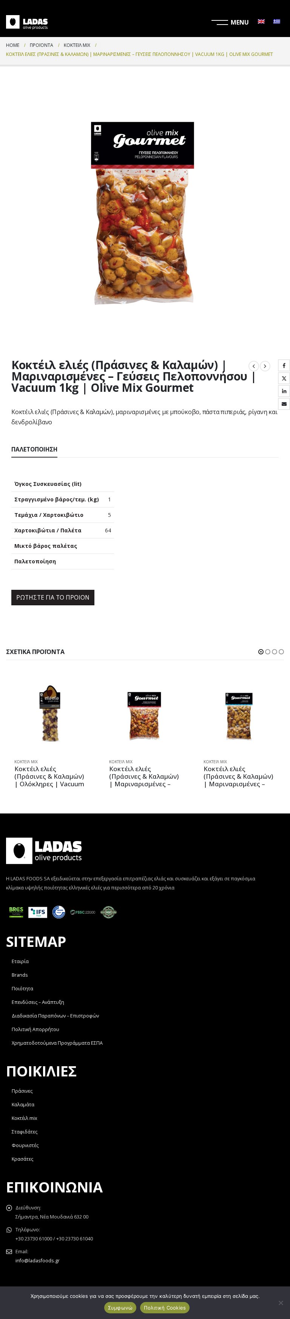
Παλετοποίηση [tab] (34, 449)
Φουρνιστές (25, 1145)
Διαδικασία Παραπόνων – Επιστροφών (55, 1016)
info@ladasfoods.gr (37, 1260)
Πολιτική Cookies (165, 1308)
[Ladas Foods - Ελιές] (27, 22)
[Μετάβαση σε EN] (261, 22)
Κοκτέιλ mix (24, 1118)
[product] (50, 716)
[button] (261, 651)
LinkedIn (284, 391)
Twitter (284, 378)
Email (284, 404)
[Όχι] (280, 1303)
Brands (20, 975)
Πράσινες (22, 1091)
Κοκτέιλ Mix (26, 761)
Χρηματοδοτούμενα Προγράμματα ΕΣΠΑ (57, 1043)
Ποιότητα (22, 988)
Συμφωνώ (120, 1308)
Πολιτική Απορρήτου (35, 1029)
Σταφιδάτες (24, 1132)
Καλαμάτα (23, 1104)
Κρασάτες (22, 1159)
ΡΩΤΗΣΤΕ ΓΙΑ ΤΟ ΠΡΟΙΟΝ (52, 597)
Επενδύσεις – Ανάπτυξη (38, 1002)
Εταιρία (20, 961)
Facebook (284, 365)
